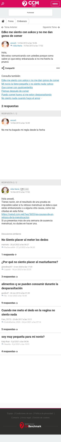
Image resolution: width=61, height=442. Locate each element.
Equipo (10, 413)
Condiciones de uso (23, 413)
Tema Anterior (10, 27)
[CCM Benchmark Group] (30, 425)
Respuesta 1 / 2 (9, 113)
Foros (10, 21)
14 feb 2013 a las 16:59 (20, 123)
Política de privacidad (43, 413)
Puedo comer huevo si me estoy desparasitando (26, 94)
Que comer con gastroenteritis (17, 87)
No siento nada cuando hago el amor (20, 98)
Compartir (10, 68)
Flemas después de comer (15, 91)
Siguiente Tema (50, 27)
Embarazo (22, 21)
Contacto (15, 417)
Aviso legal (26, 417)
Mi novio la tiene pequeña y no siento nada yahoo (27, 83)
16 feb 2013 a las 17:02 (33, 46)
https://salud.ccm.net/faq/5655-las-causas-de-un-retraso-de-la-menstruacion (27, 216)
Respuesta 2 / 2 (9, 182)
